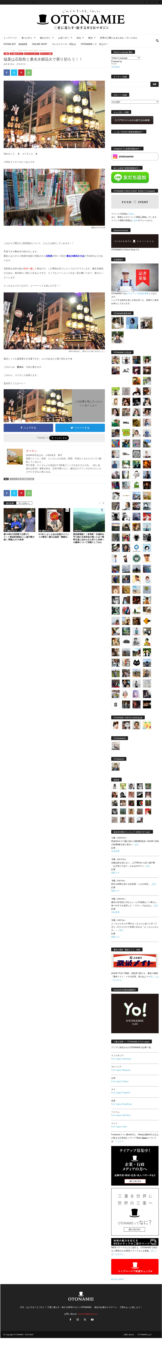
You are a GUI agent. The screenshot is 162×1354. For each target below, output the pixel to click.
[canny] (116, 527)
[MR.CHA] (116, 600)
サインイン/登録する (30, 2)
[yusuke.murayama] (118, 323)
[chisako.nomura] (136, 694)
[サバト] (116, 485)
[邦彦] (136, 496)
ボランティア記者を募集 (137, 293)
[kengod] (123, 803)
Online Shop (39, 44)
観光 (90, 37)
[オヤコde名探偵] (136, 704)
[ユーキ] (116, 558)
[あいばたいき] (116, 642)
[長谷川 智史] (147, 684)
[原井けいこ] (147, 548)
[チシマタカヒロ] (116, 506)
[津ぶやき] (136, 475)
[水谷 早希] (126, 663)
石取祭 (25, 479)
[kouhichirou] (140, 795)
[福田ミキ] (132, 323)
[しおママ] (126, 391)
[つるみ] (116, 652)
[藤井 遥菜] (147, 590)
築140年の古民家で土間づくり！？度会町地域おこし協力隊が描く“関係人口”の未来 (19, 537)
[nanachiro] (116, 402)
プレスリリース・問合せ (64, 44)
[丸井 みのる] (116, 621)
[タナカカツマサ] (136, 579)
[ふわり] (126, 600)
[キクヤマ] (147, 610)
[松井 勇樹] (147, 370)
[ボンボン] (148, 795)
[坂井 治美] (147, 517)
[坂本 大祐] (116, 746)
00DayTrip (78, 531)
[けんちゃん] (148, 786)
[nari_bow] (146, 323)
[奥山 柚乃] (126, 694)
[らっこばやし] (147, 475)
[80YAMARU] (147, 642)
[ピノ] (126, 652)
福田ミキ (115, 872)
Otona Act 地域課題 (15, 44)
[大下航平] (136, 569)
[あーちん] (136, 517)
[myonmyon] (147, 558)
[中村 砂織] (136, 673)
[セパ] (147, 423)
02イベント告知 (46, 54)
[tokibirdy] (136, 527)
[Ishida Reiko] (126, 683)
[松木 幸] (136, 443)
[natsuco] (147, 412)
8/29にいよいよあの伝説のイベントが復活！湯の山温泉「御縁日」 (53, 535)
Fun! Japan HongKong (121, 1103)
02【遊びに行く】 (16, 54)
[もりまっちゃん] (136, 433)
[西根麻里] (136, 412)
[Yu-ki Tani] (136, 621)
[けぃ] (126, 412)
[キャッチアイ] (136, 663)
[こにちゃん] (116, 433)
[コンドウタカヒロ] (136, 642)
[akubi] (136, 506)
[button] (157, 40)
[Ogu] (131, 786)
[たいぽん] (116, 569)
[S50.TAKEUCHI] (147, 485)
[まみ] (115, 795)
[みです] (116, 684)
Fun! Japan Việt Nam (121, 1115)
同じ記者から (24, 503)
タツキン (11, 64)
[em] (116, 704)
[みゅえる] (147, 600)
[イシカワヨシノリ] (116, 464)
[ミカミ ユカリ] (116, 725)
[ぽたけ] (126, 443)
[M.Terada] (116, 673)
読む (137, 844)
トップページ (10, 37)
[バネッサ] (123, 786)
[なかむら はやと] (147, 569)
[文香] (126, 610)
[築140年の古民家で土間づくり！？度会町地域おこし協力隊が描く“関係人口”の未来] (19, 520)
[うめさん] (147, 652)
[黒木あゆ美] (147, 454)
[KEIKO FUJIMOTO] (147, 579)
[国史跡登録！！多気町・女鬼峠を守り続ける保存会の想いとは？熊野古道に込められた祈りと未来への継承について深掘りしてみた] (89, 520)
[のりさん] (126, 569)
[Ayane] (126, 590)
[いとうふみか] (136, 652)
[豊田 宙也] (123, 811)
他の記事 (10, 503)
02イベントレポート (31, 54)
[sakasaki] (126, 475)
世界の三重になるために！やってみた (119, 37)
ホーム (6, 50)
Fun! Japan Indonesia (121, 1058)
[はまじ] (136, 360)
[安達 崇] (126, 517)
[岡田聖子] (116, 360)
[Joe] (116, 475)
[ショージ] (116, 517)
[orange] (147, 381)
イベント (13, 479)
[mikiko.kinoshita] (136, 485)
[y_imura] (136, 391)
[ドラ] (131, 803)
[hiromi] (147, 391)
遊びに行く (45, 37)
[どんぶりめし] (131, 795)
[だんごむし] (126, 642)
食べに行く (27, 37)
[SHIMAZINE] (126, 370)
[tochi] (116, 496)
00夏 (13, 50)
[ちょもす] (147, 621)
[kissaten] (136, 558)
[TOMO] (147, 464)
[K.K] (147, 673)
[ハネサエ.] (116, 370)
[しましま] (126, 621)
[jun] (116, 423)
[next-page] (103, 503)
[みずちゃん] (136, 610)
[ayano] (116, 663)
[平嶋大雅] (116, 579)
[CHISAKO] (126, 548)
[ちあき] (126, 537)
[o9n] (136, 684)
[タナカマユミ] (147, 433)
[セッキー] (126, 527)
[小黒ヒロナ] (116, 391)
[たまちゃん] (126, 579)
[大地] (148, 811)
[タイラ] (116, 548)
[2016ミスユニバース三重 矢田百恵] (136, 631)
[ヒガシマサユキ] (136, 725)
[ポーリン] (126, 704)
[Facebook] (145, 2)
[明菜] (116, 631)
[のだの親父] (115, 811)
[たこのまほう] (116, 443)
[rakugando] (115, 820)
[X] (154, 2)
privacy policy (117, 1278)
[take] (140, 820)
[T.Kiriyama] (147, 537)
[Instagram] (150, 2)
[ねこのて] (131, 811)
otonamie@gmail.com (88, 1313)
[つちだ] (126, 558)
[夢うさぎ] (116, 537)
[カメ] (147, 694)
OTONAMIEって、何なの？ (94, 44)
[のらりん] (136, 537)
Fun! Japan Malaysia (120, 1069)
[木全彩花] (126, 485)
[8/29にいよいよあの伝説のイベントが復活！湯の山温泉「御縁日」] (54, 520)
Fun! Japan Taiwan (119, 1081)
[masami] (116, 590)
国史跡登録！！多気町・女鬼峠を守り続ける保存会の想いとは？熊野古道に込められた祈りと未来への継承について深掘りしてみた (88, 538)
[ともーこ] (118, 337)
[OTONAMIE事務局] (115, 786)
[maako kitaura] (126, 725)
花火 (31, 479)
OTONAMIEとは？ (145, 1334)
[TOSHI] (116, 412)
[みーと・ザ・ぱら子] (126, 433)
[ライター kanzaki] (136, 381)
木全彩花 (115, 850)
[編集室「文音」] (116, 610)
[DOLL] (126, 423)
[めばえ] (116, 694)
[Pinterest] (21, 72)
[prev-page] (99, 503)
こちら (135, 220)
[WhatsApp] (28, 72)
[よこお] (140, 811)
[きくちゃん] (126, 464)
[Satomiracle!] (126, 631)
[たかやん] (136, 423)
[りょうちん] (126, 506)
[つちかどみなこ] (147, 402)
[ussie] (136, 600)
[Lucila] (136, 454)
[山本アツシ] (126, 454)
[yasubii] (136, 464)
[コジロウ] (116, 767)
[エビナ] (147, 631)
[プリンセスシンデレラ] (136, 370)
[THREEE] (140, 803)
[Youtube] (159, 2)
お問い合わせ (129, 1334)
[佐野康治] (126, 360)
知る (79, 37)
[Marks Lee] (115, 803)
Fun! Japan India (119, 1126)
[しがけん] (126, 673)
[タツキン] (147, 496)
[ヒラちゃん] (123, 820)
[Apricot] (147, 725)
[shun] (136, 402)
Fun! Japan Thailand (120, 1092)
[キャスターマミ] (147, 360)
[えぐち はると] (147, 443)
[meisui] (147, 527)
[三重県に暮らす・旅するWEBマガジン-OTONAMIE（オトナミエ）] (81, 19)
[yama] (136, 590)
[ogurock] (126, 402)
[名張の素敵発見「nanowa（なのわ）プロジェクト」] (126, 496)
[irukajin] (131, 820)
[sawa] (116, 454)
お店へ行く (63, 37)
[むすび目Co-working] (147, 704)
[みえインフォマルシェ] (136, 548)
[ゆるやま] (147, 506)
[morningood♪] (148, 803)
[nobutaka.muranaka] (147, 663)
